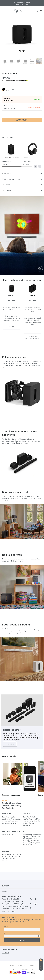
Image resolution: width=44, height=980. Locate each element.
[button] (35, 166)
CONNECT (5, 952)
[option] (22, 3)
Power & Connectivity (11, 806)
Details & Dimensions (11, 803)
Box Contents (8, 808)
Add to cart (22, 120)
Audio (4, 801)
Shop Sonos (10, 744)
